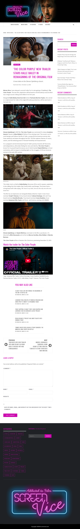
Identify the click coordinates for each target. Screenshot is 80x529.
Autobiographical (9, 438)
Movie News (24, 24)
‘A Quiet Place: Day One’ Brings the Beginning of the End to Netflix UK (28, 292)
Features (47, 24)
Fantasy (6, 450)
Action (6, 434)
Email (31, 389)
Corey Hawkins (34, 276)
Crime (23, 442)
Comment (7, 368)
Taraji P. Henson (33, 278)
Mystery (6, 462)
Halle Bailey (25, 278)
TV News (40, 24)
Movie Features (14, 454)
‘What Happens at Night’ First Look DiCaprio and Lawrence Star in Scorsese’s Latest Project (29, 310)
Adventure (12, 434)
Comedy (18, 438)
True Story (7, 471)
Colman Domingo (24, 276)
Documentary (7, 446)
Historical (20, 450)
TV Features (15, 471)
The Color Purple (44, 278)
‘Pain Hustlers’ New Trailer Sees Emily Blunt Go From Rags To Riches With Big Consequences (17, 344)
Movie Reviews (15, 24)
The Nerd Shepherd (40, 429)
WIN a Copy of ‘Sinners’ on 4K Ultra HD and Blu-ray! (66, 100)
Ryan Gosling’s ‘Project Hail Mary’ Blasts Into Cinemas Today (28, 319)
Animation (20, 434)
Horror (6, 454)
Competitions (16, 442)
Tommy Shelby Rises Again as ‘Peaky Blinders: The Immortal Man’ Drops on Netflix (29, 328)
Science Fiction (8, 466)
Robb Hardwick (62, 98)
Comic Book (7, 442)
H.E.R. (19, 278)
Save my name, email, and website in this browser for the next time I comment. (28, 408)
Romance (13, 462)
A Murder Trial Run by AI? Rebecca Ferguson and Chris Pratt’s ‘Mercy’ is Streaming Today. (29, 301)
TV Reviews (33, 24)
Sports (16, 466)
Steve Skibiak (61, 114)
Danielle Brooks (44, 276)
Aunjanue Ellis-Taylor (13, 276)
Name (5, 389)
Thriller (22, 466)
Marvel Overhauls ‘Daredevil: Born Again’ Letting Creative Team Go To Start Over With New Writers (38, 345)
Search (60, 39)
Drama (15, 446)
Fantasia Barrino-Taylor (10, 278)
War (13, 475)
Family (20, 446)
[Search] (73, 25)
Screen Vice (18, 84)
